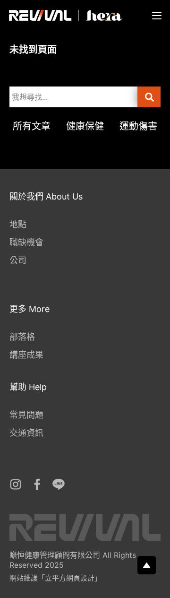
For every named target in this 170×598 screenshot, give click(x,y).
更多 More (29, 309)
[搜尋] (149, 97)
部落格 (22, 337)
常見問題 (26, 415)
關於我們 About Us (46, 196)
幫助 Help (28, 387)
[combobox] (73, 97)
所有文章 (32, 126)
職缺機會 (26, 242)
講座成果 (26, 355)
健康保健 (85, 126)
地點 (17, 224)
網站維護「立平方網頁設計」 (55, 577)
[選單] (157, 15)
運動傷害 (138, 126)
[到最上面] (146, 565)
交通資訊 (26, 433)
